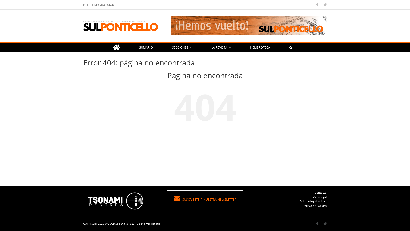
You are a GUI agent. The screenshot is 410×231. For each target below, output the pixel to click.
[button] (290, 47)
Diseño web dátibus (148, 223)
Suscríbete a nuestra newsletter (209, 199)
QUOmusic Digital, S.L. (120, 223)
